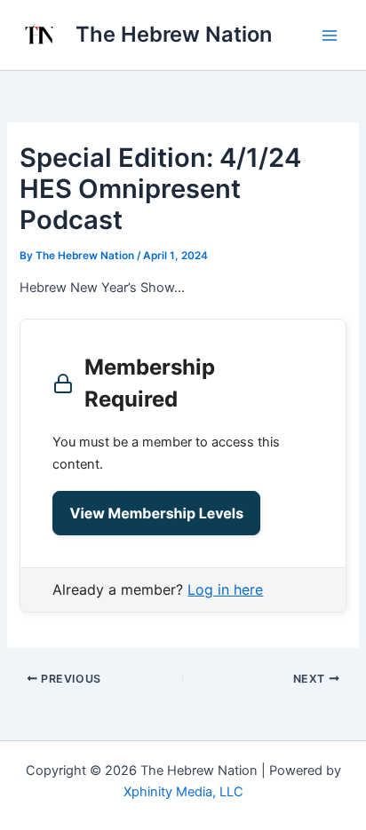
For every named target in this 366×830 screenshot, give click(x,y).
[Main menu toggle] (329, 35)
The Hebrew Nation (174, 34)
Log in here (225, 589)
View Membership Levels (156, 513)
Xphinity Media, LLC (183, 792)
